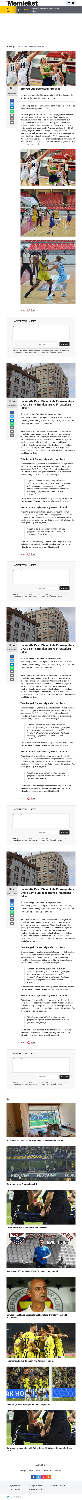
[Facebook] (12, 100)
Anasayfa (23, 1471)
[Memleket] (22, 3)
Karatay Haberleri (59, 1486)
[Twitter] (12, 104)
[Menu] (68, 3)
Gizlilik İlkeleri (47, 1471)
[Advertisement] (41, 28)
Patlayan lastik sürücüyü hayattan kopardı (43, 10)
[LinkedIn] (12, 107)
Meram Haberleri (14, 1489)
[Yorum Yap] (12, 122)
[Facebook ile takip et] (33, 1477)
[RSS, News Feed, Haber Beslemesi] (48, 1477)
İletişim (38, 1471)
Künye (31, 1471)
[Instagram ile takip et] (43, 1477)
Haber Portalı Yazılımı (16, 1497)
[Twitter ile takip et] (38, 1477)
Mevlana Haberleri (37, 1489)
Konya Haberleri (14, 1486)
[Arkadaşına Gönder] (12, 115)
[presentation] (13, 10)
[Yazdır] (12, 118)
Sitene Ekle (57, 1471)
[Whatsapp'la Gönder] (12, 111)
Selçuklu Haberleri (37, 1486)
